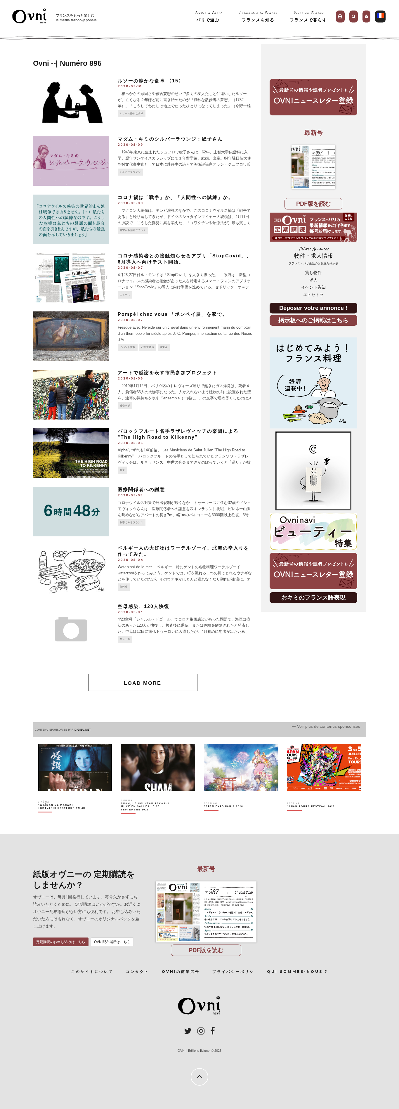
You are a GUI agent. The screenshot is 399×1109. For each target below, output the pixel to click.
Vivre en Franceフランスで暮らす (308, 16)
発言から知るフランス (133, 230)
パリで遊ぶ (147, 347)
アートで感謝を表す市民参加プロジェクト (168, 372)
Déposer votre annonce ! (313, 307)
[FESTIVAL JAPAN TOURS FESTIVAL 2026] (311, 817)
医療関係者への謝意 (141, 489)
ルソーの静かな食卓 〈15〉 (151, 80)
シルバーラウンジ (130, 172)
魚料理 (124, 586)
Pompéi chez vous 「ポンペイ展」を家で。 (173, 314)
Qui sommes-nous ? (297, 971)
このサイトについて (92, 971)
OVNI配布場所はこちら (112, 942)
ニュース (125, 294)
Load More (142, 683)
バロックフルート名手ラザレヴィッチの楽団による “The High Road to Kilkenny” (178, 434)
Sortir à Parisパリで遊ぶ (208, 16)
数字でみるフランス (131, 522)
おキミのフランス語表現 (313, 597)
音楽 (122, 470)
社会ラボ (125, 405)
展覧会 (164, 347)
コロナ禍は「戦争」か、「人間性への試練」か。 (175, 197)
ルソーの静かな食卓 (131, 113)
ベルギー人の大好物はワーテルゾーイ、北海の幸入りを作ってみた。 (183, 551)
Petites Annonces (313, 255)
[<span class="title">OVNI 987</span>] (313, 167)
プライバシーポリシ (233, 971)
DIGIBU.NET (82, 729)
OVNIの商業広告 (181, 971)
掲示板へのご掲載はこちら (313, 320)
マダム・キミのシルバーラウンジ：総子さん (170, 138)
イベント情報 (128, 347)
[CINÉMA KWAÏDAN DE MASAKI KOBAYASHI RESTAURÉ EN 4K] (62, 817)
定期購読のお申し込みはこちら (60, 942)
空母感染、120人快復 (143, 606)
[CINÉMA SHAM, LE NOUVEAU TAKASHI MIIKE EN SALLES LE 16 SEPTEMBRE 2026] (145, 817)
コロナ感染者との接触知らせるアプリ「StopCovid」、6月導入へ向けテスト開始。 (185, 258)
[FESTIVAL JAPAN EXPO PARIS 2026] (223, 817)
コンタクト (137, 971)
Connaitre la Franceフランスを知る (258, 16)
